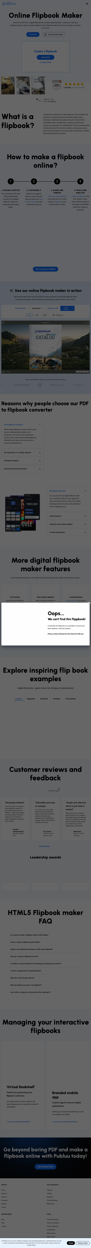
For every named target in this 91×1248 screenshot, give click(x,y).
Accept (71, 1243)
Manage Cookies (83, 1243)
